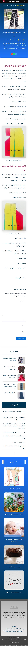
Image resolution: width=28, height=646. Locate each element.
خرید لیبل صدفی (9, 628)
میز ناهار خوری (17, 628)
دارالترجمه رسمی (6, 630)
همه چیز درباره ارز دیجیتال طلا (19, 442)
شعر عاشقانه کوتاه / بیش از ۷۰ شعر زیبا (14, 592)
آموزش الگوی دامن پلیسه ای (10, 392)
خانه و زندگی (21, 5)
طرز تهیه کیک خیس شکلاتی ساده (14, 567)
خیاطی (18, 5)
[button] (24, 1)
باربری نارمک (19, 631)
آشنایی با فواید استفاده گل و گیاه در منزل (14, 514)
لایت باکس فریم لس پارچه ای (17, 630)
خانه (24, 5)
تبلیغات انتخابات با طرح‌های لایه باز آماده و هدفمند (14, 432)
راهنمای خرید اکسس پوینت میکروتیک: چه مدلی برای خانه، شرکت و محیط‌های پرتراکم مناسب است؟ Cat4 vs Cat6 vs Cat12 (14, 426)
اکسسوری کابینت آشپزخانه (10, 631)
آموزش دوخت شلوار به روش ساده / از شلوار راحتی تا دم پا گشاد (10, 386)
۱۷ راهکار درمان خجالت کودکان (14, 489)
